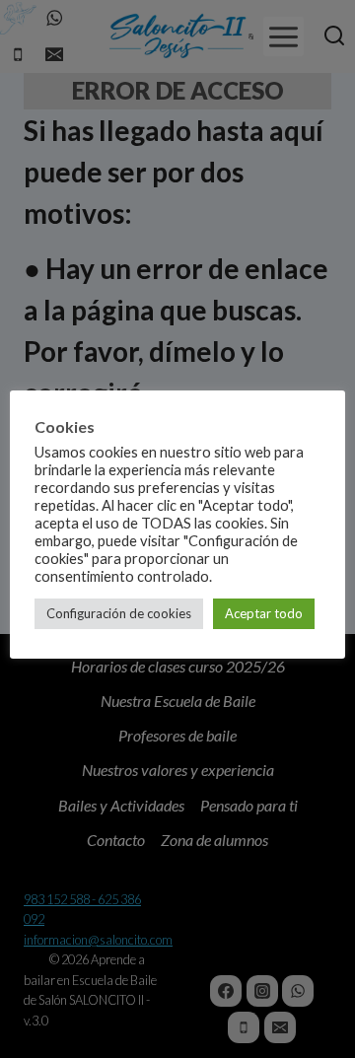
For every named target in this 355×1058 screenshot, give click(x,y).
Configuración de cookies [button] (118, 613)
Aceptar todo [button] (264, 613)
